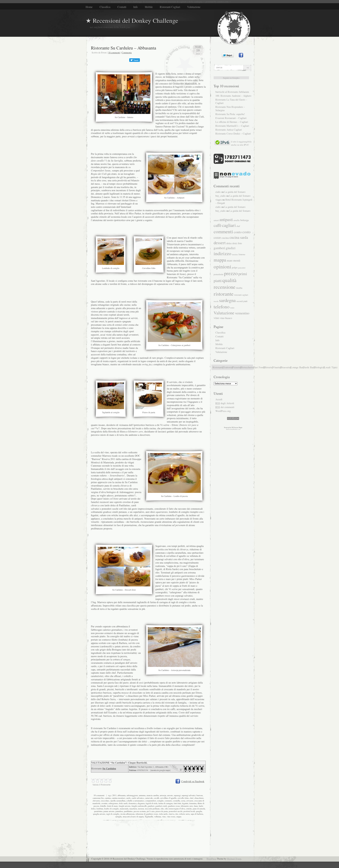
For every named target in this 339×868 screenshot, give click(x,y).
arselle (236, 220)
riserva (171, 814)
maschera (133, 808)
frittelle (103, 806)
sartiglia (118, 816)
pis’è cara (150, 811)
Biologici (319, 367)
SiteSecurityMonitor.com (233, 429)
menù (236, 260)
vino (164, 816)
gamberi (151, 806)
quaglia (199, 811)
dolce (229, 243)
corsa (183, 800)
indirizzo (222, 253)
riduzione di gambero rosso (147, 814)
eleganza (141, 803)
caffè (217, 225)
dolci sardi (123, 803)
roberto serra (184, 814)
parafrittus (98, 811)
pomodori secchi (175, 811)
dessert (220, 242)
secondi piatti (241, 301)
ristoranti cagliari (241, 295)
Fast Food (259, 367)
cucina (225, 237)
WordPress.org (223, 411)
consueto (168, 800)
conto (238, 232)
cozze (217, 237)
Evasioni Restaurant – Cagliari (230, 118)
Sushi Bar (309, 367)
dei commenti (224, 407)
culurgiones (113, 803)
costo (246, 231)
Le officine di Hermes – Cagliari (231, 122)
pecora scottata (140, 811)
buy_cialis (220, 195)
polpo (234, 267)
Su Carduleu (109, 768)
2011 (114, 795)
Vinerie (276, 367)
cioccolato (105, 800)
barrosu (200, 795)
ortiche (189, 808)
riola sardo (163, 814)
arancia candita (153, 795)
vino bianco (226, 318)
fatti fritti (177, 803)
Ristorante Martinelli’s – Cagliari (232, 125)
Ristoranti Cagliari (170, 7)
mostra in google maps (160, 770)
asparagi (177, 795)
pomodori (241, 267)
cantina (108, 798)
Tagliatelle (149, 816)
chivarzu (96, 800)
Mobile (149, 7)
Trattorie (227, 367)
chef (191, 798)
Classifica (105, 7)
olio (162, 808)
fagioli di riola (151, 803)
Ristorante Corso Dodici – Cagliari (233, 133)
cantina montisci (118, 798)
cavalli (156, 798)
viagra (218, 199)
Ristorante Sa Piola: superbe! (230, 114)
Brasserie (285, 367)
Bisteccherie (247, 367)
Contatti (121, 7)
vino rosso (171, 816)
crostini (104, 803)
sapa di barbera (197, 814)
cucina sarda (239, 237)
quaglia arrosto (99, 814)
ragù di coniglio (112, 814)
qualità (229, 280)
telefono (222, 306)
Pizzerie (236, 367)
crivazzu (189, 800)
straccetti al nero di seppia (133, 816)
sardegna (227, 300)
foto (240, 243)
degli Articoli (224, 403)
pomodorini (218, 274)
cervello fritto (183, 798)
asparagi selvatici (188, 795)
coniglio (160, 800)
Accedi (218, 399)
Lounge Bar (297, 367)
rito (176, 814)
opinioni (222, 266)
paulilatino (128, 811)
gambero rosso (174, 806)
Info (135, 7)
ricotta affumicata (127, 814)
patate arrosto (108, 811)
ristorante (223, 293)
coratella (176, 800)
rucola (216, 301)
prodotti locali (189, 811)
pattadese (119, 811)
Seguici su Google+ (231, 77)
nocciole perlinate (152, 808)
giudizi (230, 248)
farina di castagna (165, 803)
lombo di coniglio (111, 808)
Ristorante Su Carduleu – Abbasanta (123, 48)
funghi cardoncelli (139, 806)
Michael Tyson (234, 858)
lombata (100, 808)
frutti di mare (112, 806)
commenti (223, 231)
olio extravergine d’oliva (175, 808)
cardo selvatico (138, 798)
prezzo (231, 273)
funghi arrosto (124, 806)
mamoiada (124, 808)
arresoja (163, 795)
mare (230, 260)
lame (196, 806)
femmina (193, 803)
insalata (235, 254)
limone (242, 254)
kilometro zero (187, 806)
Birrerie (268, 367)
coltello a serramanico (135, 800)
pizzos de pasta (162, 811)
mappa (220, 260)
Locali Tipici (330, 367)
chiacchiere (199, 798)
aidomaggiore (132, 795)
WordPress (211, 858)
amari (216, 220)
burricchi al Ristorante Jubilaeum (232, 91)
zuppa (178, 816)
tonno (232, 307)
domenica (132, 803)
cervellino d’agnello (168, 798)
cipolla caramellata (117, 800)
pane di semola (199, 808)
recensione (224, 286)
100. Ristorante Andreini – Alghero (233, 95)
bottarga (244, 220)
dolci (234, 243)
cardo (128, 798)
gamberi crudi (161, 806)
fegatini (185, 803)
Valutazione (193, 7)
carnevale (149, 798)
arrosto (170, 795)
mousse (141, 808)
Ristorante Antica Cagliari (228, 129)
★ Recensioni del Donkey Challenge (132, 20)
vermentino (242, 313)
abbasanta (122, 795)
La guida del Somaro (234, 191)
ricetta (239, 287)
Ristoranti (218, 367)
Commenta (127, 52)
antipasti (226, 219)
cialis (218, 191)
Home (89, 7)
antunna (142, 795)
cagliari (229, 225)
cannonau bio (98, 798)
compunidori (150, 800)
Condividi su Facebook (192, 781)
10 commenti (114, 52)
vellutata (157, 816)
